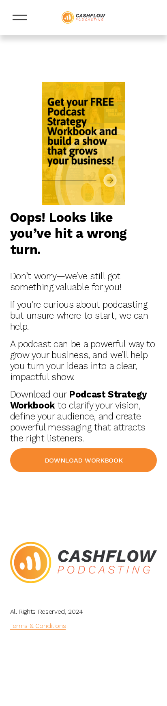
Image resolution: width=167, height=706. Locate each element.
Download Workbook (84, 460)
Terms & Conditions (38, 626)
